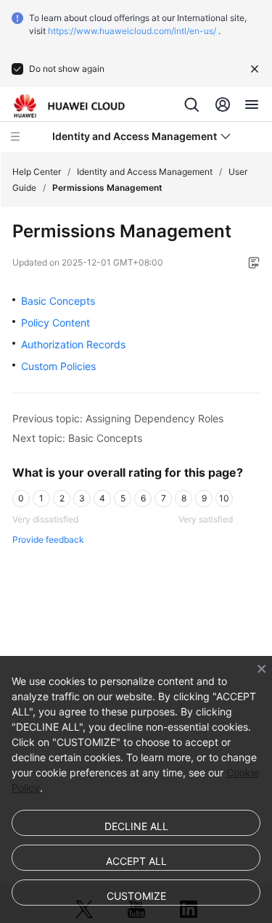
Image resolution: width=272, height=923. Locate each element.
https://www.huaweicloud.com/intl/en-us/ (132, 30)
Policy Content (55, 322)
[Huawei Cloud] (69, 106)
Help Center (36, 171)
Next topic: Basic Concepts (77, 438)
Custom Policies (58, 366)
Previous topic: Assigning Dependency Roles (117, 418)
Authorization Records (73, 344)
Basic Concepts (58, 301)
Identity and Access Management (145, 171)
